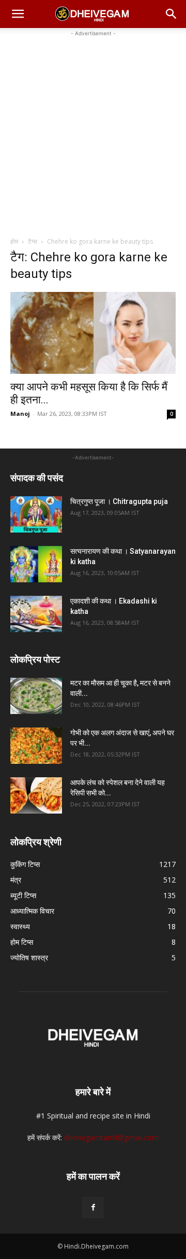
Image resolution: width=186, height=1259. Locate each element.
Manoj (20, 413)
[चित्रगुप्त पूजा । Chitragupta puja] (36, 514)
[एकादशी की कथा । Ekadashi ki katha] (36, 614)
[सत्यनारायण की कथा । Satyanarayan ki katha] (36, 564)
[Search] (171, 14)
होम (14, 241)
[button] (17, 14)
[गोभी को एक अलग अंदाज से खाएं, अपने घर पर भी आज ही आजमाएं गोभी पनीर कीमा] (36, 746)
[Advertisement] (93, 132)
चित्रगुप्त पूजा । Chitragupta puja (119, 501)
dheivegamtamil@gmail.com (111, 1137)
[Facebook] (93, 1207)
